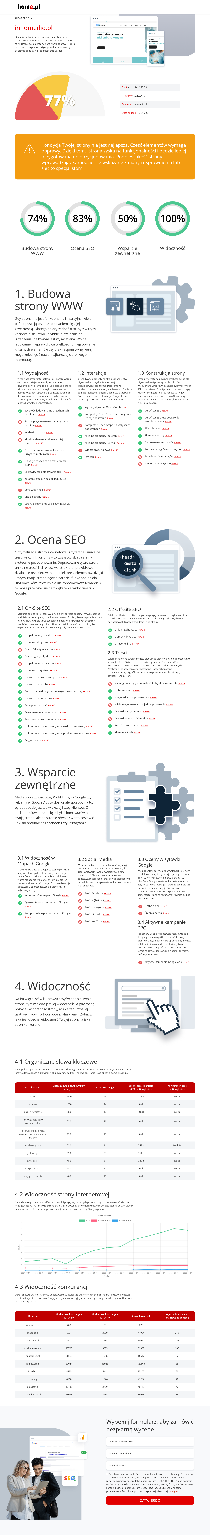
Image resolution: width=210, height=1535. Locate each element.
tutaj (165, 1491)
